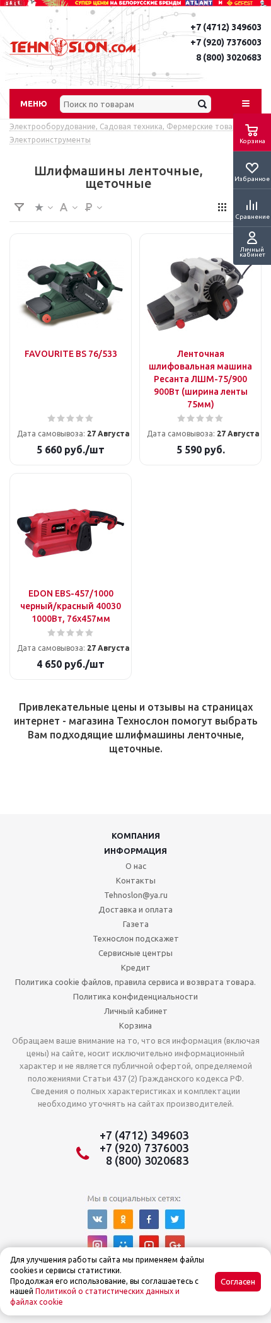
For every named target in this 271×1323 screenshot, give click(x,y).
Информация (135, 850)
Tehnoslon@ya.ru (136, 894)
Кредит (136, 967)
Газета (136, 923)
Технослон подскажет (136, 938)
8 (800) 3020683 (229, 57)
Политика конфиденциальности (135, 996)
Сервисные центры (135, 952)
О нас (135, 865)
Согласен (238, 1281)
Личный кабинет (136, 1010)
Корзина (135, 1025)
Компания (136, 835)
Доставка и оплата (135, 909)
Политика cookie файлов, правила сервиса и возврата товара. (135, 981)
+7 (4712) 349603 (226, 27)
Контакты (136, 880)
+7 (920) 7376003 (226, 42)
